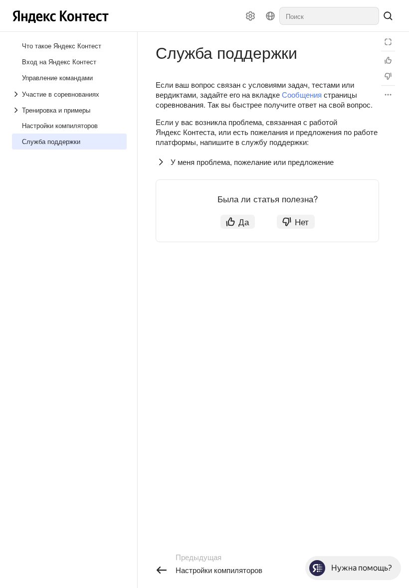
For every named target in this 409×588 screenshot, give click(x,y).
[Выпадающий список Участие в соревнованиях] (17, 94)
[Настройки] (250, 16)
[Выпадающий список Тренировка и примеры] (17, 110)
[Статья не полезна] (388, 76)
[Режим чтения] (388, 42)
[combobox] (329, 15)
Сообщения (302, 94)
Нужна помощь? (361, 568)
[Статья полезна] (388, 60)
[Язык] (270, 16)
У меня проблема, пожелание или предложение (252, 161)
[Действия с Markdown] (388, 95)
